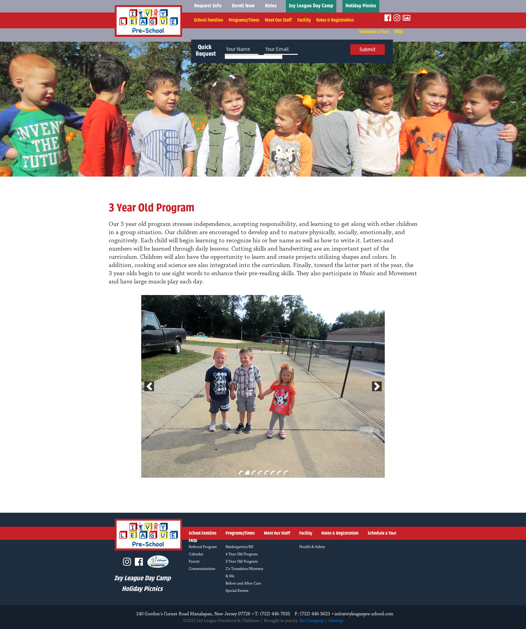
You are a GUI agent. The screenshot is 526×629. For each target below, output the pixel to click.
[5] (266, 472)
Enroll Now (243, 6)
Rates (271, 6)
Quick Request (205, 51)
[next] (377, 386)
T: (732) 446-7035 (272, 614)
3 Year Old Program (242, 562)
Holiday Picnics (360, 6)
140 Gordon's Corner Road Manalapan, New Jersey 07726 (193, 614)
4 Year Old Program (242, 554)
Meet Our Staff (278, 20)
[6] (273, 472)
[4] (260, 472)
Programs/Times (244, 20)
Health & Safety (312, 547)
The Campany (311, 621)
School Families (208, 20)
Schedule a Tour (374, 31)
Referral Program (203, 547)
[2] (247, 472)
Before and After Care (243, 583)
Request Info (207, 6)
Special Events (237, 591)
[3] (253, 472)
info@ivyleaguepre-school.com (364, 614)
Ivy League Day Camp (311, 6)
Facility (304, 20)
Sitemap (335, 621)
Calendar (196, 554)
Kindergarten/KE (239, 547)
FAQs (398, 31)
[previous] (149, 386)
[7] (279, 472)
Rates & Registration (335, 20)
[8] (285, 472)
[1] (241, 472)
